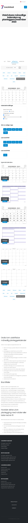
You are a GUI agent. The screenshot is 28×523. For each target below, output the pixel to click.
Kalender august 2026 (5, 469)
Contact (14, 508)
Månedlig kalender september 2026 (8, 484)
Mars (20, 72)
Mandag (12, 111)
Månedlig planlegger (5, 444)
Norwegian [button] (23, 1)
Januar (8, 72)
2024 (14, 81)
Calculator (14, 504)
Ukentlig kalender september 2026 (8, 486)
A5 (13, 129)
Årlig (8, 61)
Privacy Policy (14, 501)
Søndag (6, 111)
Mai (3, 75)
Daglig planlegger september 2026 (8, 460)
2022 (4, 72)
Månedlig (15, 61)
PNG (5, 155)
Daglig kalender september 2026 (7, 487)
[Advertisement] (14, 43)
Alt (5, 61)
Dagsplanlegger (4, 448)
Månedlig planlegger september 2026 (8, 457)
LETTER (9, 129)
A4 (5, 129)
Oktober (5, 78)
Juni (7, 75)
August (16, 75)
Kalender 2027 (4, 481)
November (12, 78)
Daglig (14, 64)
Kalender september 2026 (6, 483)
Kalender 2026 (4, 467)
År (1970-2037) (9, 67)
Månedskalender (4, 470)
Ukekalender (3, 472)
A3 (17, 129)
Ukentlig (21, 61)
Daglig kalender (4, 474)
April (24, 72)
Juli (11, 75)
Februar (14, 72)
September (22, 75)
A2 (20, 129)
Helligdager (7, 115)
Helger (5, 118)
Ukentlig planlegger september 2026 (8, 458)
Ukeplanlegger (4, 446)
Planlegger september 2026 (6, 455)
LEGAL (5, 132)
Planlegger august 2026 (6, 443)
